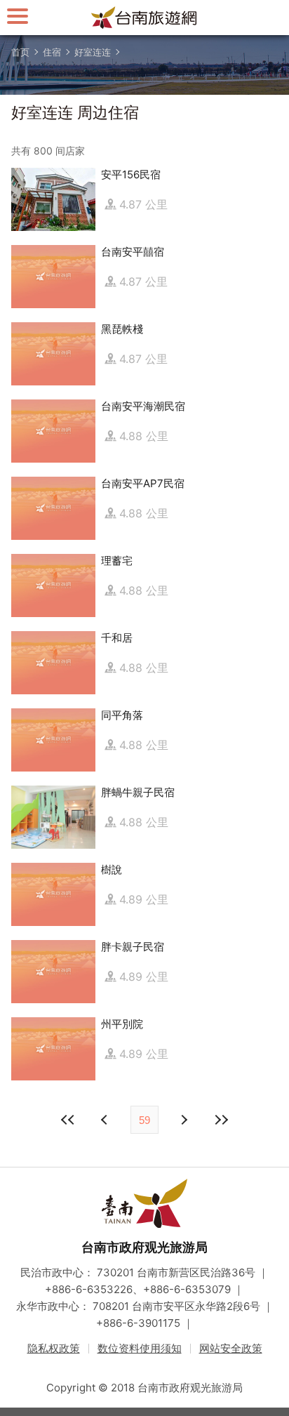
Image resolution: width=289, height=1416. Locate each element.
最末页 (221, 1120)
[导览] (17, 16)
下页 (106, 1120)
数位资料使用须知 (140, 1348)
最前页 (68, 1120)
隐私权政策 (53, 1348)
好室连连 (92, 52)
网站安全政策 (230, 1348)
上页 (183, 1120)
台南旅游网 (144, 17)
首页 (20, 52)
